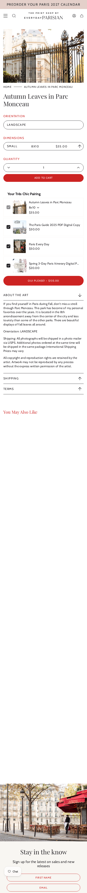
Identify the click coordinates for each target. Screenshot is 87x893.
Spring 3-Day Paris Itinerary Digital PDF (54, 263)
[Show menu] (5, 16)
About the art (15, 295)
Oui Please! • (43, 280)
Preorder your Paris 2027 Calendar (43, 5)
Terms (8, 389)
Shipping (11, 378)
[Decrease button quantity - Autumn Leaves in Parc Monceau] (19, 167)
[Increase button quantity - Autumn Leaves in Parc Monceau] (68, 167)
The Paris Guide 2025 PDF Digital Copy (54, 225)
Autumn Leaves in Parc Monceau (50, 202)
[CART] (82, 16)
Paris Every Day (39, 244)
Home (7, 86)
